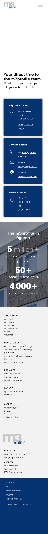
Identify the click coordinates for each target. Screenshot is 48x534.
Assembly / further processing (18, 356)
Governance (10, 335)
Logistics (8, 359)
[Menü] (40, 5)
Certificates (9, 395)
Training (7, 414)
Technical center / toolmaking (18, 349)
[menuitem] (40, 5)
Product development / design (18, 346)
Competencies (12, 343)
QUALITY (8, 388)
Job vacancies (11, 417)
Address (9, 462)
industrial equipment (13, 380)
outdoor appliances (13, 377)
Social (7, 331)
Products (9, 370)
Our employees (11, 408)
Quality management (14, 362)
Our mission (9, 319)
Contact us (10, 451)
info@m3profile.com (29, 166)
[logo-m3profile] (20, 5)
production (9, 352)
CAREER (8, 404)
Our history (9, 322)
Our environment (12, 328)
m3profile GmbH (24, 504)
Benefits (7, 411)
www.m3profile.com (29, 176)
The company (11, 315)
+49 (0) (20, 454)
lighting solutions (12, 373)
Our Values (9, 325)
